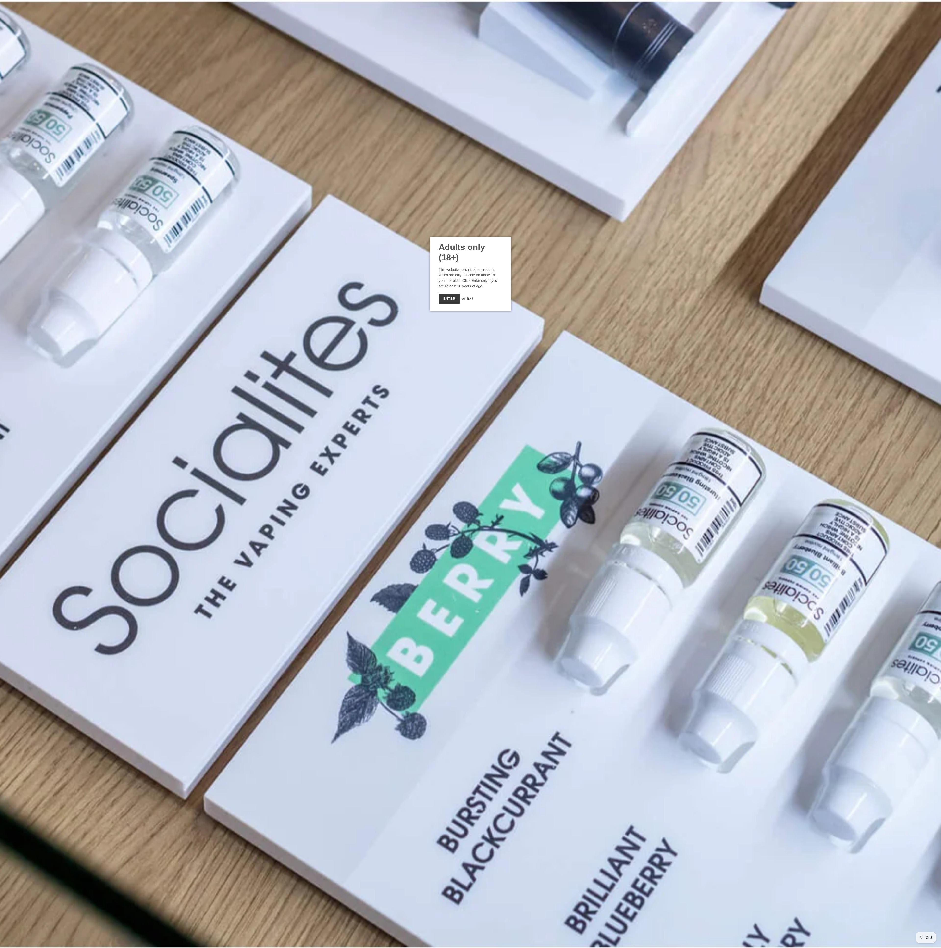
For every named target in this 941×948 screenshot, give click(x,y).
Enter (449, 298)
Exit (470, 298)
